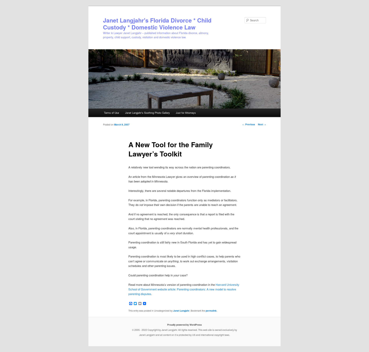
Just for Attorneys (186, 113)
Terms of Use (111, 113)
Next (262, 124)
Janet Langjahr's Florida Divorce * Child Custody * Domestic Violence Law (157, 23)
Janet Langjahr (181, 310)
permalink (211, 310)
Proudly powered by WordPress (184, 324)
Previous (248, 124)
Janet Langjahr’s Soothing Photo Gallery (147, 113)
